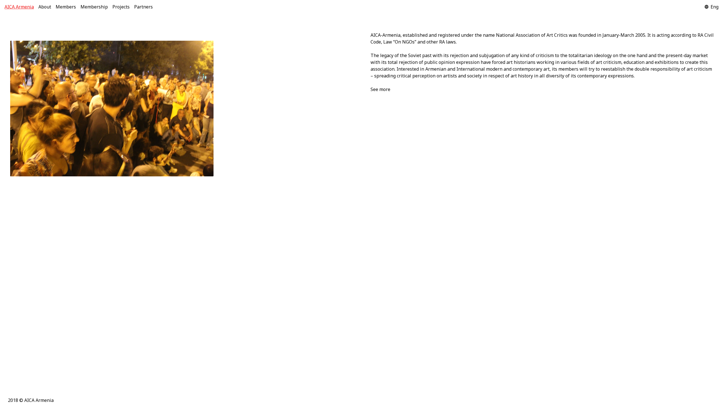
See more (380, 89)
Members (66, 7)
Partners (143, 7)
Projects (121, 7)
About (44, 7)
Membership (94, 7)
